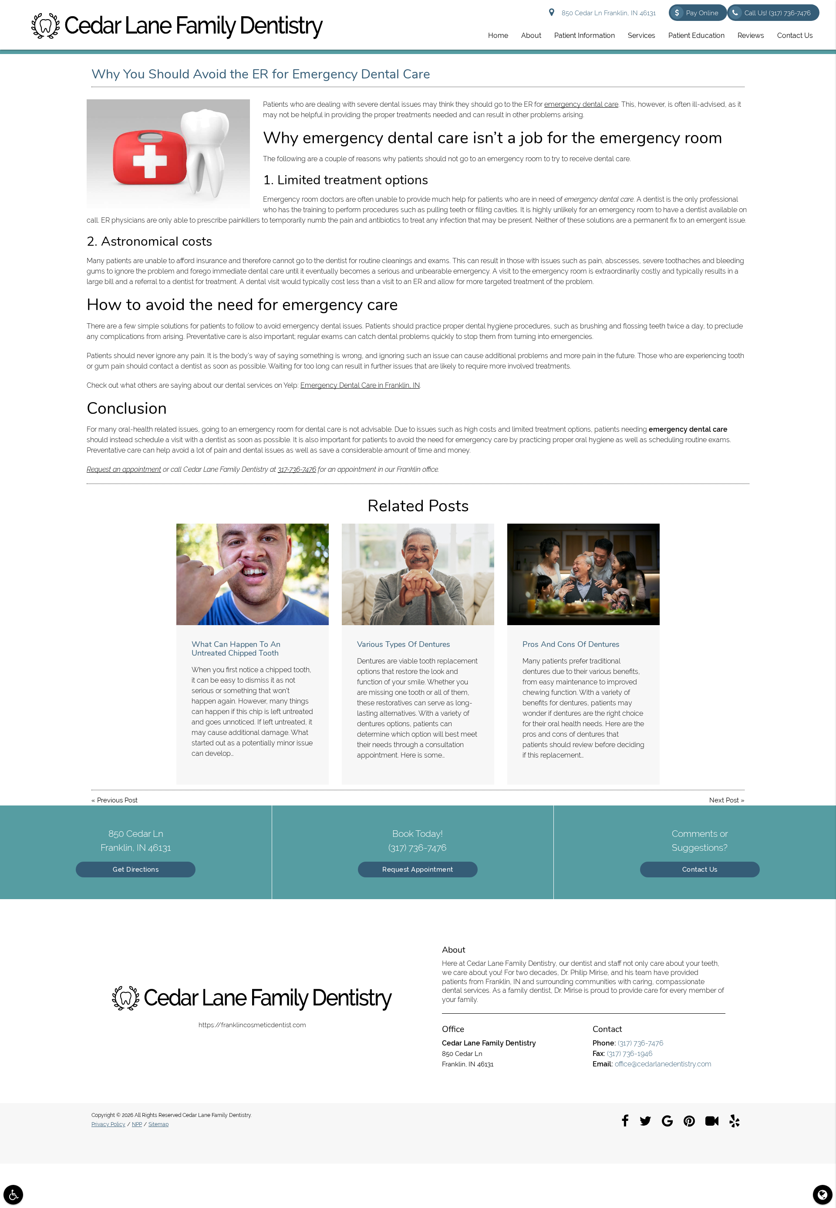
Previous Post (117, 800)
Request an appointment (124, 469)
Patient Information (584, 35)
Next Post (724, 800)
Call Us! (778, 13)
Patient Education (696, 35)
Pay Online (702, 13)
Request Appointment (417, 869)
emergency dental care (581, 104)
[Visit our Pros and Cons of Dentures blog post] (583, 574)
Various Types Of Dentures (403, 644)
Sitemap (158, 1124)
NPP (137, 1124)
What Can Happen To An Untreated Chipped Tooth (236, 648)
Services (641, 35)
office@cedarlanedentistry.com (663, 1064)
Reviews (751, 35)
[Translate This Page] (823, 1195)
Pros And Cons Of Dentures (571, 644)
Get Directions (135, 869)
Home (498, 35)
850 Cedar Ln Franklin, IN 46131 (607, 13)
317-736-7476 (297, 469)
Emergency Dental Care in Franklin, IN (360, 385)
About (531, 35)
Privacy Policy (108, 1124)
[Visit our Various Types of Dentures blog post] (418, 574)
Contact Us (795, 35)
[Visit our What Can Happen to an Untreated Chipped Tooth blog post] (252, 574)
